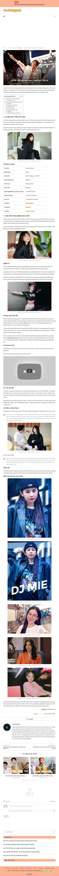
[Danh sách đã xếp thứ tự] (18, 811)
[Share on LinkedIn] (30, 719)
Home (4, 47)
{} (27, 810)
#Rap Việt (10, 111)
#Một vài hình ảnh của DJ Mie (14, 113)
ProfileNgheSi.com (38, 870)
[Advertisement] (29, 33)
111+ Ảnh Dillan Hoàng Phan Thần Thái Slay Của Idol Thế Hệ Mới (18, 844)
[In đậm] (10, 811)
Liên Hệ (35, 868)
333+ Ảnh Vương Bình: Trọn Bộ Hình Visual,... (16, 775)
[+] (30, 810)
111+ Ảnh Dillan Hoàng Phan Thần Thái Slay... (42, 775)
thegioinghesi (16, 724)
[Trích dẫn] (22, 811)
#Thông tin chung (11, 100)
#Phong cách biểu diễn (12, 105)
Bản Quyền (28, 868)
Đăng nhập (52, 801)
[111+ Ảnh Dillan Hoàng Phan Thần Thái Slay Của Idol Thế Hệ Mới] (43, 765)
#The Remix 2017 (11, 106)
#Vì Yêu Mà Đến (11, 108)
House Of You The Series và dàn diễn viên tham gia (24, 4)
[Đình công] (16, 811)
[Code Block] (24, 811)
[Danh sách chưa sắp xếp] (20, 811)
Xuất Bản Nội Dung (49, 868)
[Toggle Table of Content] (20, 96)
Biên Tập (21, 868)
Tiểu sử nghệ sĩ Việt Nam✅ (15, 47)
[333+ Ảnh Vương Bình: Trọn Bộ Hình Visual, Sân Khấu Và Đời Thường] (16, 765)
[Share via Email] (32, 719)
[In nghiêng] (12, 811)
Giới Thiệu (7, 868)
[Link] (26, 811)
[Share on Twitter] (27, 719)
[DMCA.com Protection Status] (47, 870)
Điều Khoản (14, 868)
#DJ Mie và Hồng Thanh (13, 110)
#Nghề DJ (10, 103)
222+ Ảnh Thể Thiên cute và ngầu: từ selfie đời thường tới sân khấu (19, 848)
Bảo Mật (41, 868)
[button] (19, 2)
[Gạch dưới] (14, 811)
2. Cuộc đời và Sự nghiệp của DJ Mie (13, 102)
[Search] (55, 16)
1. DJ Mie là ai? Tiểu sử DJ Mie (12, 98)
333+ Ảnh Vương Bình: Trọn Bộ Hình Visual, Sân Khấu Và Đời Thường (20, 840)
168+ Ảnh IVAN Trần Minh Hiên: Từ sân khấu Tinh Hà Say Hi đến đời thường (29, 2)
